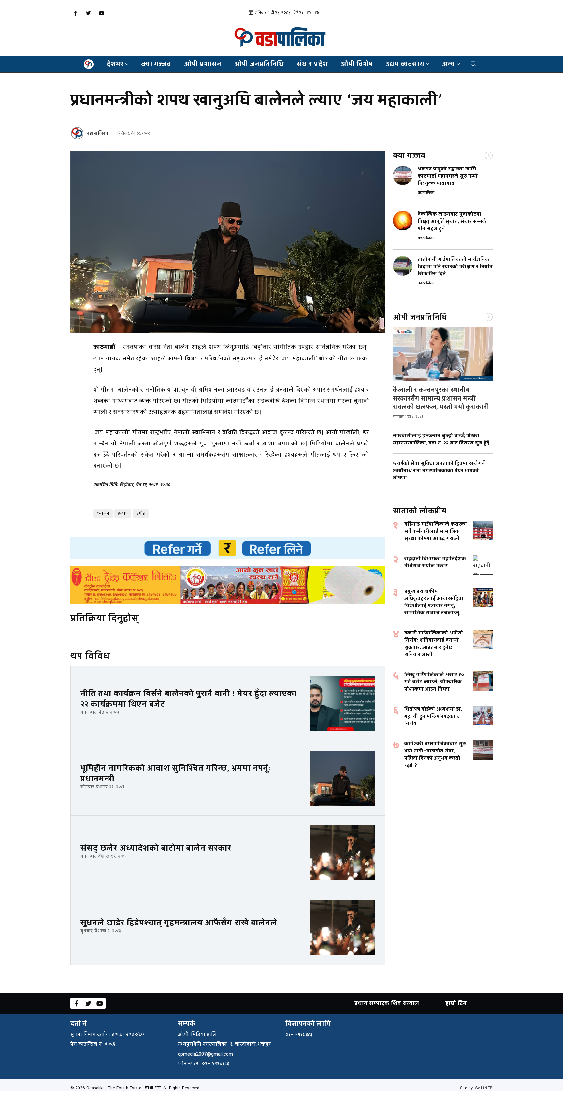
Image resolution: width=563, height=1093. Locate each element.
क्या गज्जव (156, 64)
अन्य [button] (448, 64)
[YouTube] (101, 13)
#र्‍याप (123, 514)
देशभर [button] (115, 64)
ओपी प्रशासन (202, 64)
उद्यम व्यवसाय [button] (405, 64)
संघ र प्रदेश (312, 64)
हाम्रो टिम (456, 1003)
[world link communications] (227, 548)
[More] (489, 155)
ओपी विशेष (357, 64)
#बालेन (102, 514)
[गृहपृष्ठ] (89, 64)
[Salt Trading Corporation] (227, 585)
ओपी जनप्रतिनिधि (259, 64)
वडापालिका (97, 133)
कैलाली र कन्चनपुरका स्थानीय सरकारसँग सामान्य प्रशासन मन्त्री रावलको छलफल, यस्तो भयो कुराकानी (441, 398)
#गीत (141, 514)
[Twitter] (88, 13)
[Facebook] (75, 13)
